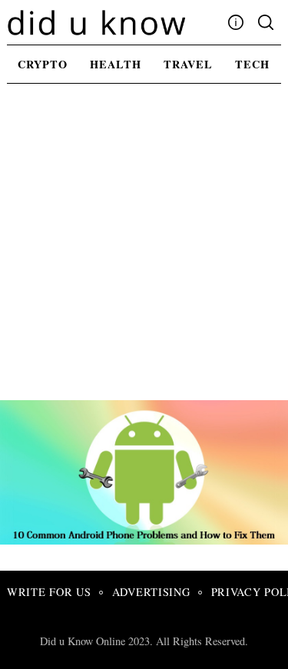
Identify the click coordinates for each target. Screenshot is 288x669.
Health (115, 64)
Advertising (151, 592)
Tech (252, 64)
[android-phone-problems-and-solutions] (147, 539)
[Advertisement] (144, 248)
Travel (188, 64)
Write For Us (49, 592)
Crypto (43, 64)
